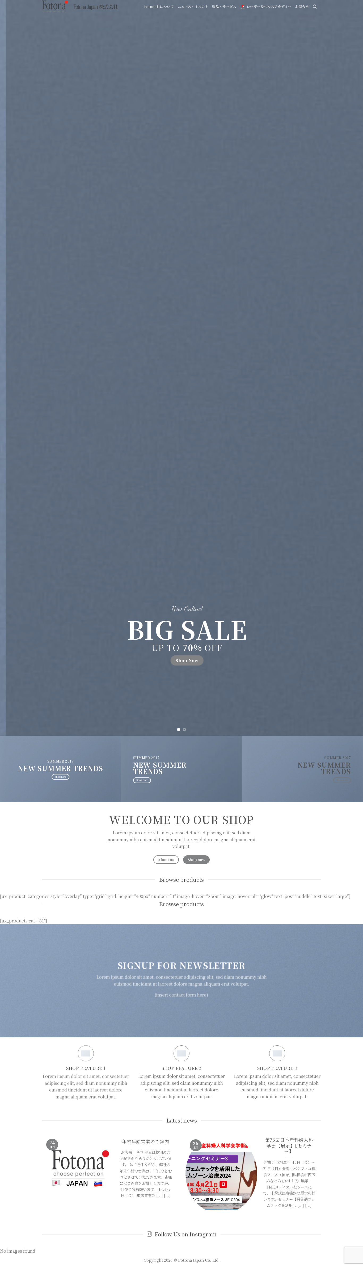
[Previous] (14, 367)
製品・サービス (224, 6)
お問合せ (302, 6)
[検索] (315, 7)
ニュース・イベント (193, 6)
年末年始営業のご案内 (145, 1142)
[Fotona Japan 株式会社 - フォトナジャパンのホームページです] (80, 7)
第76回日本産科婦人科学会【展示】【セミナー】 (289, 1145)
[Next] (349, 367)
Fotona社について (159, 6)
